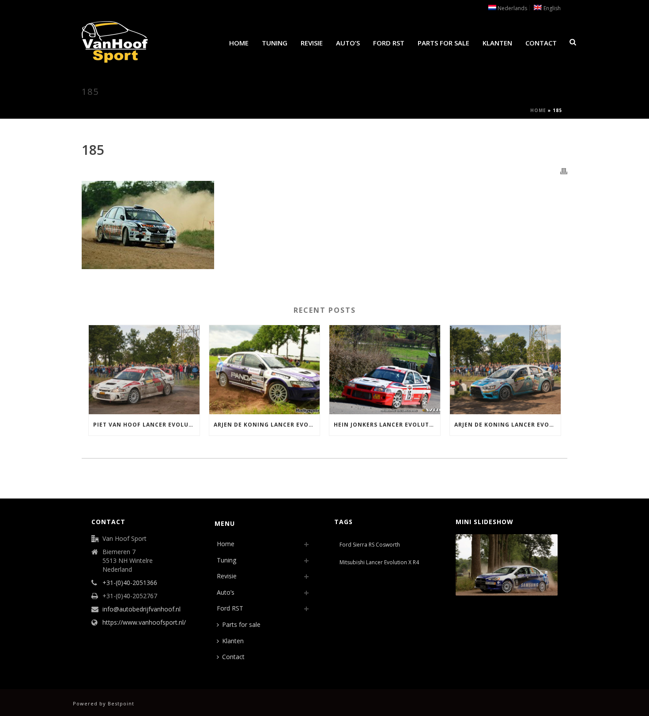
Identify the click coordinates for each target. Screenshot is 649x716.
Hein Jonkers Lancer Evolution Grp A (387, 424)
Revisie (312, 42)
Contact (541, 42)
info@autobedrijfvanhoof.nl (141, 609)
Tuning (274, 42)
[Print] (563, 170)
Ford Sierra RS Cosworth (370, 544)
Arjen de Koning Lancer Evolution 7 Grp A (267, 424)
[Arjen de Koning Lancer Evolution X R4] (505, 369)
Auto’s (348, 42)
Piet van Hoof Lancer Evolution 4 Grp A (146, 424)
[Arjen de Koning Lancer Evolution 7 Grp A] (264, 369)
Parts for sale (443, 42)
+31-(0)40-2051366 (129, 583)
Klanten (497, 42)
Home (239, 42)
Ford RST (388, 42)
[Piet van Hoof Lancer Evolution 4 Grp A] (144, 369)
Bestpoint (121, 703)
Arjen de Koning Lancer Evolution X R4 (507, 424)
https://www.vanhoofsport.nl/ (144, 622)
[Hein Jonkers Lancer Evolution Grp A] (384, 369)
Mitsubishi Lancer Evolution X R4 (379, 562)
